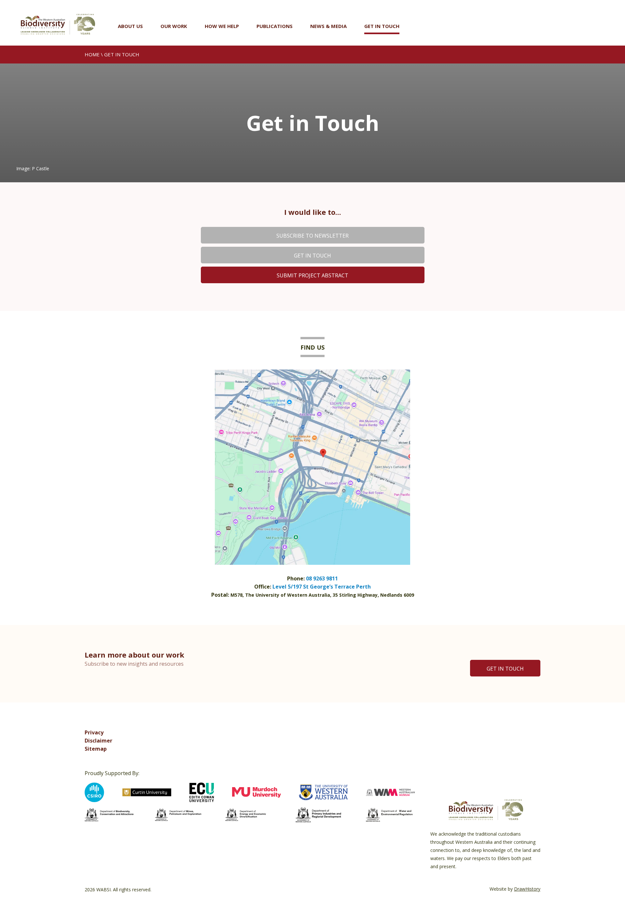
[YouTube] (520, 739)
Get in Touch (381, 26)
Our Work (173, 26)
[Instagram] (506, 739)
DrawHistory (527, 889)
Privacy (94, 732)
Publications (275, 26)
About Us (130, 26)
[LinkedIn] (534, 739)
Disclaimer (98, 740)
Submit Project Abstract (312, 275)
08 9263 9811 (322, 578)
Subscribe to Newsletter (312, 235)
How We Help (222, 26)
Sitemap (96, 748)
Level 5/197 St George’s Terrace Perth (321, 586)
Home (92, 54)
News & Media (328, 26)
